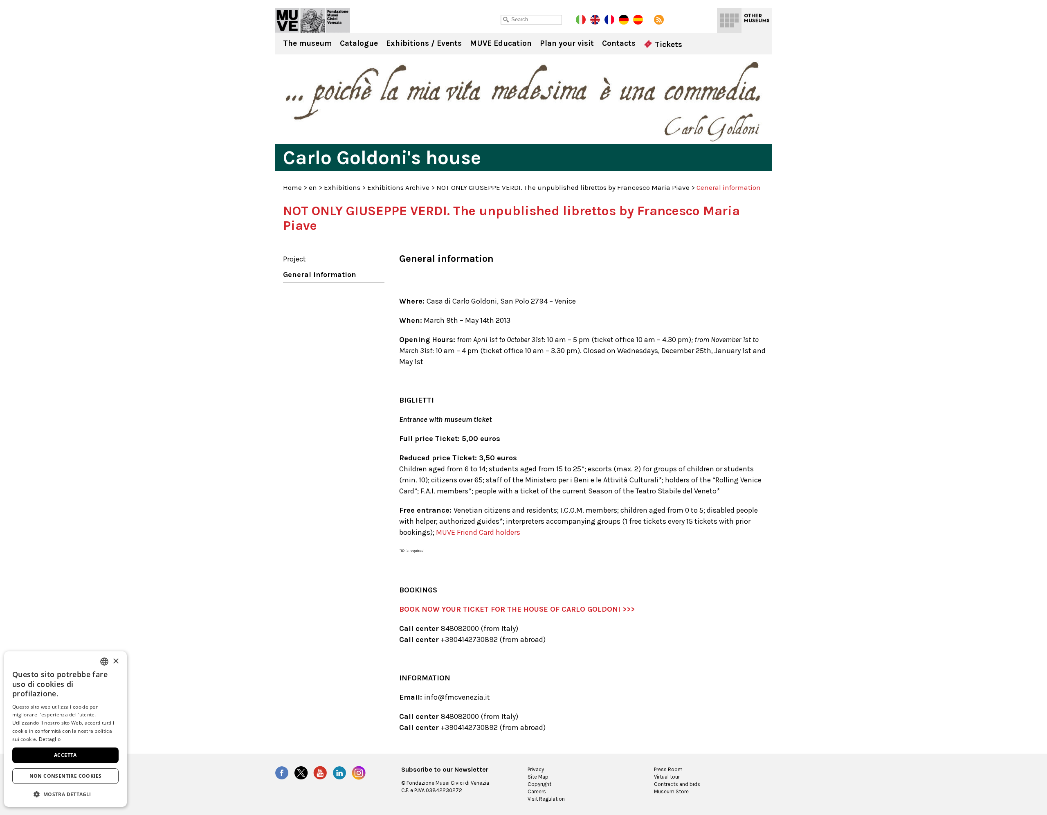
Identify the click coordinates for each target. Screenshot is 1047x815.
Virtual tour (667, 777)
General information (319, 274)
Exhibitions (342, 187)
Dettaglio (50, 739)
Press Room (668, 769)
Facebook (282, 773)
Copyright (539, 784)
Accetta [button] (65, 755)
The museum (307, 43)
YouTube (320, 773)
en (313, 187)
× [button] (115, 661)
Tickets (667, 44)
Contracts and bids (677, 784)
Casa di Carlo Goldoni (312, 20)
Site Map (538, 777)
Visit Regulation (546, 799)
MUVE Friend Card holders (478, 532)
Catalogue (359, 43)
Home (292, 187)
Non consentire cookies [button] (65, 775)
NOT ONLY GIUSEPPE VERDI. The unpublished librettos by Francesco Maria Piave (563, 187)
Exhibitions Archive (398, 187)
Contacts (619, 43)
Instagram (359, 773)
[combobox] (104, 661)
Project (294, 258)
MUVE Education (501, 43)
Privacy (536, 769)
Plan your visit (567, 43)
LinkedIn (339, 773)
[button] (65, 794)
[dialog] (65, 729)
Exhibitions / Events (424, 43)
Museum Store (671, 791)
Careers (537, 791)
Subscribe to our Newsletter (444, 769)
